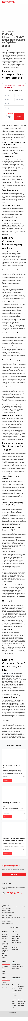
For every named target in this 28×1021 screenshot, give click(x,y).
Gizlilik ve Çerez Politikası (17, 966)
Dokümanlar (5, 987)
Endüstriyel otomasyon (7, 673)
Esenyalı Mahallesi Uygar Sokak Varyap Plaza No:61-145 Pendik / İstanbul (13, 907)
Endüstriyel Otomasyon (17, 934)
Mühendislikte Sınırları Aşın (5, 937)
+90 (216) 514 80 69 (14, 893)
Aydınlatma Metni (16, 964)
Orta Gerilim (14, 944)
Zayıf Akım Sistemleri (16, 942)
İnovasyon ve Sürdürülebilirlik (5, 944)
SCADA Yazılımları (16, 938)
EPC (3, 969)
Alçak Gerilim (15, 947)
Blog (3, 986)
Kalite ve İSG (5, 948)
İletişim (4, 957)
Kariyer (3, 953)
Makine (3, 973)
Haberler (4, 982)
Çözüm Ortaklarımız (5, 940)
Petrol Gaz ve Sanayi (5, 967)
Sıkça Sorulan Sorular (5, 951)
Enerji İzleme (14, 945)
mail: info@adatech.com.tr (8, 912)
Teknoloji (4, 971)
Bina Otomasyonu (16, 940)
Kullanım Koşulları (15, 968)
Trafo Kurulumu (15, 949)
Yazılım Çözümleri (16, 936)
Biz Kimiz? (4, 934)
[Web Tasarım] (14, 1017)
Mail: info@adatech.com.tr (8, 923)
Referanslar (5, 955)
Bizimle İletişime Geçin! (14, 91)
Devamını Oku (7, 780)
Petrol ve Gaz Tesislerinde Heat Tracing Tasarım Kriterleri (21, 986)
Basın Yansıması (5, 984)
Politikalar (4, 946)
